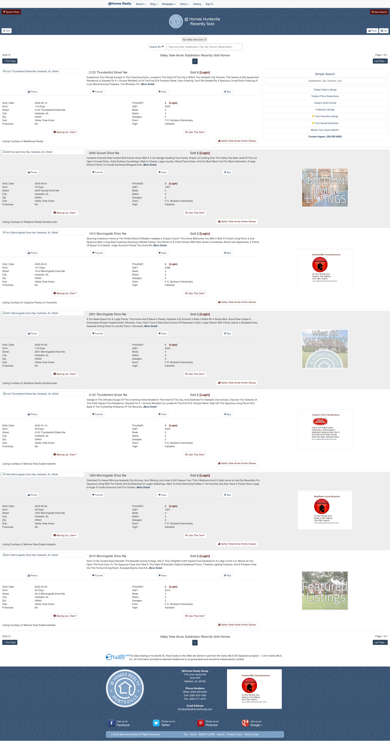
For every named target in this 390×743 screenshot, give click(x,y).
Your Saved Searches (326, 123)
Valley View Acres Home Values (238, 140)
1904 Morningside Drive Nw (50, 513)
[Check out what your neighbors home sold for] (325, 348)
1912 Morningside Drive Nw (50, 271)
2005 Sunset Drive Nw (47, 190)
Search (221, 734)
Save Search (380, 11)
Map (228, 91)
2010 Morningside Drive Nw (50, 593)
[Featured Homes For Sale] (325, 590)
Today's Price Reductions (325, 96)
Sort (7, 30)
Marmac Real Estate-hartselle (40, 463)
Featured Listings (325, 109)
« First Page (10, 60)
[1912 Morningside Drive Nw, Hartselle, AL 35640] (43, 232)
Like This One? (196, 132)
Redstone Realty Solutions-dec (40, 222)
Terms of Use (251, 734)
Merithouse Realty (33, 141)
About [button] (183, 4)
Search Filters (12, 11)
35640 (38, 116)
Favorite (98, 91)
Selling (197, 4)
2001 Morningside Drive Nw (50, 351)
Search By (155, 46)
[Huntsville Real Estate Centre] (120, 4)
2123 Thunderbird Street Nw (50, 110)
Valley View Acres (44, 120)
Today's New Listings (325, 89)
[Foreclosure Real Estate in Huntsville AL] (325, 268)
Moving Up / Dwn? (66, 132)
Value (164, 91)
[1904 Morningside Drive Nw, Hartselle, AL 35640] (43, 474)
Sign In (209, 4)
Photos (33, 91)
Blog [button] (153, 4)
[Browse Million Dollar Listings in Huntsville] (325, 187)
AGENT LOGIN (207, 734)
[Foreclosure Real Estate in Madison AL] (325, 509)
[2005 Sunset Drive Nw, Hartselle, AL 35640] (43, 151)
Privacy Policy (234, 734)
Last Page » (380, 60)
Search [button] (140, 4)
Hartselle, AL (42, 113)
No (36, 123)
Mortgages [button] (168, 4)
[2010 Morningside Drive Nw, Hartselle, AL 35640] (43, 554)
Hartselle (170, 123)
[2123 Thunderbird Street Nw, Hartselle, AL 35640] (43, 71)
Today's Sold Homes (325, 103)
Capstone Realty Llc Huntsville (40, 302)
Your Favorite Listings (326, 116)
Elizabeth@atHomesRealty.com (195, 709)
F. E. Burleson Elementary (179, 120)
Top (186, 734)
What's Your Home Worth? (325, 130)
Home (193, 734)
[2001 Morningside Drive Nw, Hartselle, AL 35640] (43, 313)
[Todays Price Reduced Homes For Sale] (325, 429)
